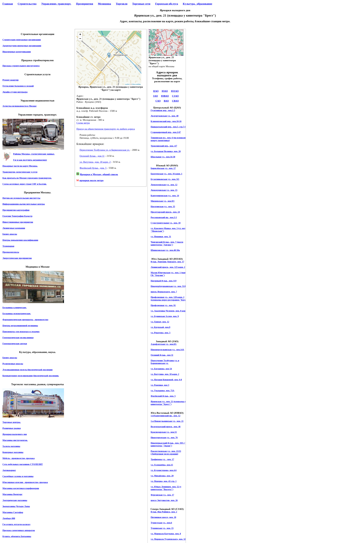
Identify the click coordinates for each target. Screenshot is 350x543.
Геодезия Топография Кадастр (17, 216)
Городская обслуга (166, 3)
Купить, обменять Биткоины (16, 536)
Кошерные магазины (12, 452)
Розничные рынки (11, 428)
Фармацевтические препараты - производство (25, 319)
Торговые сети (141, 3)
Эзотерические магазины (14, 500)
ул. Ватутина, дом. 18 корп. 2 (95, 162)
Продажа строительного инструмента (21, 66)
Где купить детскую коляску (16, 524)
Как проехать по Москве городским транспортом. (27, 178)
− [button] (80, 38)
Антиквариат (9, 470)
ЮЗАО (175, 91)
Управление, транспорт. (56, 3)
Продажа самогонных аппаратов (18, 530)
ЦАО (156, 91)
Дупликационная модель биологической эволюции (27, 370)
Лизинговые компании (13, 228)
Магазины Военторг (12, 494)
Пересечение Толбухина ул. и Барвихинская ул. (105, 150)
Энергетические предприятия (17, 258)
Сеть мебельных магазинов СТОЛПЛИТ (22, 464)
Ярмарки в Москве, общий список (99, 174)
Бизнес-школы (9, 234)
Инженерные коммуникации (16, 52)
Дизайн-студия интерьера (14, 92)
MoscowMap (136, 84)
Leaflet (127, 84)
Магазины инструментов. (15, 440)
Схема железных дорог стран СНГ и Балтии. (24, 184)
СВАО (175, 101)
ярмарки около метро (91, 180)
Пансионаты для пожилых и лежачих (21, 331)
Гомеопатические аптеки (14, 343)
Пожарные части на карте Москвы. (20, 166)
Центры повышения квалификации (20, 240)
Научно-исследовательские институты (21, 198)
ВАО (166, 101)
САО (158, 101)
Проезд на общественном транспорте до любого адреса (105, 129)
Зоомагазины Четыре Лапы (16, 506)
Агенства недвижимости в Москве (19, 106)
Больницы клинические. (14, 307)
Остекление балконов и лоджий (18, 86)
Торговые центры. (11, 422)
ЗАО (155, 96)
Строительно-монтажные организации (21, 40)
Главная (7, 3)
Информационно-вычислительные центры (23, 204)
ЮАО (165, 91)
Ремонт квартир (10, 80)
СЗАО (175, 96)
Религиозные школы (12, 364)
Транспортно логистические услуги (19, 172)
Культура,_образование (197, 3)
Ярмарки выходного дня (14, 434)
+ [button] (80, 34)
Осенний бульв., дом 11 (92, 156)
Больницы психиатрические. (16, 313)
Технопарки (8, 246)
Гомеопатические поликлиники (17, 337)
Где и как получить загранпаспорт (30, 160)
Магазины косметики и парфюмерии (20, 488)
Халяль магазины (11, 446)
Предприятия (84, 3)
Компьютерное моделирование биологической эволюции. (30, 376)
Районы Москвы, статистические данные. (34, 154)
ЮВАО (165, 96)
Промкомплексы (10, 252)
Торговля (121, 3)
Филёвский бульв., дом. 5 (93, 168)
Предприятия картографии (15, 210)
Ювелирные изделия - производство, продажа (25, 482)
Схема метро (83, 123)
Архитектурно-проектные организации (21, 46)
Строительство (27, 3)
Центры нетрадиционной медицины (20, 325)
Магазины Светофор (12, 512)
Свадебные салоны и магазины (17, 476)
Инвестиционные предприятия (17, 222)
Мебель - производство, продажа (18, 458)
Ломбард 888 (8, 518)
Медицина (104, 3)
